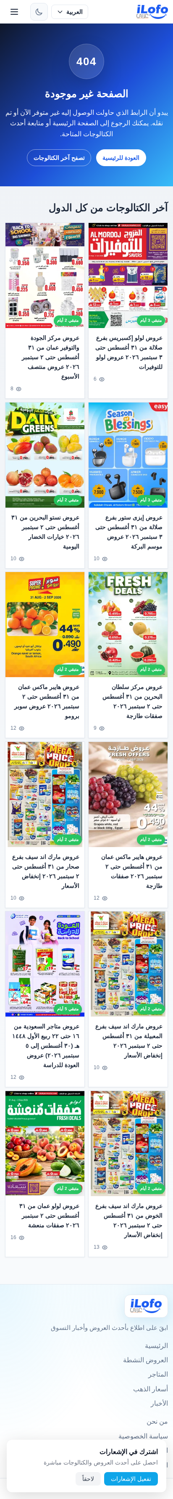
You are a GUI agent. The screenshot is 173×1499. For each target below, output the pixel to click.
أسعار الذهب (150, 1389)
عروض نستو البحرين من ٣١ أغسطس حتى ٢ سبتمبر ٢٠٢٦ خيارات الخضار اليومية (45, 532)
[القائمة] (14, 12)
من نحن (157, 1421)
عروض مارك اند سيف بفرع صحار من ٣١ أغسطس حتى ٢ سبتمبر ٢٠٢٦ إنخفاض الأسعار (45, 871)
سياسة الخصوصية (143, 1436)
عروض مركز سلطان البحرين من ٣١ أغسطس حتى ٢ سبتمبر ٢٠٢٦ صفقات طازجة (132, 702)
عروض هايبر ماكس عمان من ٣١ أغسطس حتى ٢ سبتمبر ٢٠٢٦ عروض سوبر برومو (46, 702)
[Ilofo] (146, 1306)
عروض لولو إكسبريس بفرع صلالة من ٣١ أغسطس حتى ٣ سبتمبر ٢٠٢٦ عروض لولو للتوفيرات (129, 352)
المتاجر (158, 1374)
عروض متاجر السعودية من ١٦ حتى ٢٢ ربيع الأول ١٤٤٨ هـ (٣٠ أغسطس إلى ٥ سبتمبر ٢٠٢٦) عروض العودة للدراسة (45, 1046)
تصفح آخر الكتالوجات (59, 157)
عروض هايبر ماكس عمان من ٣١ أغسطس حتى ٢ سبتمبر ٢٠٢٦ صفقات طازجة (132, 871)
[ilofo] (152, 12)
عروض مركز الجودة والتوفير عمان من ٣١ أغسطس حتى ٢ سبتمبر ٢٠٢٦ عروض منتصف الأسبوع (50, 357)
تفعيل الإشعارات (131, 1478)
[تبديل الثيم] (39, 12)
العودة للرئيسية (120, 157)
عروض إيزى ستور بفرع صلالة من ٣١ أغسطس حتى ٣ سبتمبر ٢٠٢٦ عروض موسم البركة (129, 532)
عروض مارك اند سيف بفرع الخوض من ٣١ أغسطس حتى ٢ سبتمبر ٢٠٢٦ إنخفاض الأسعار (129, 1220)
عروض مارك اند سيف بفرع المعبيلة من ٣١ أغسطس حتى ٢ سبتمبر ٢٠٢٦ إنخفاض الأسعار (129, 1041)
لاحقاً (88, 1478)
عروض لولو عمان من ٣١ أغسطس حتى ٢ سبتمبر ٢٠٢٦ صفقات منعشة (49, 1215)
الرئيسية (156, 1345)
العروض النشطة (145, 1360)
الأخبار (159, 1403)
